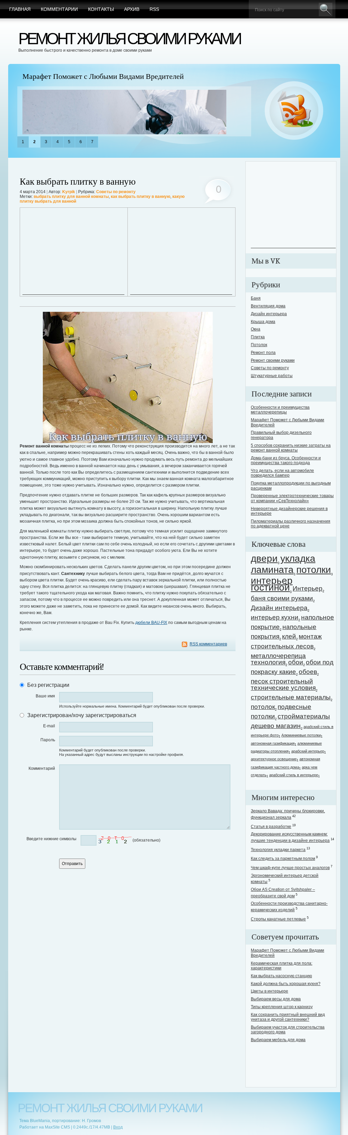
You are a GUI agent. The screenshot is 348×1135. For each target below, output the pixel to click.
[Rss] (294, 110)
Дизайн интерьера (269, 313)
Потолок (259, 344)
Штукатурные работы (272, 375)
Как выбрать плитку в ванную (78, 181)
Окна (255, 329)
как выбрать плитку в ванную (140, 196)
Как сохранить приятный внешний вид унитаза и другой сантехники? (288, 1017)
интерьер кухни (274, 617)
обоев (308, 671)
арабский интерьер (307, 751)
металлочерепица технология (278, 659)
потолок (263, 706)
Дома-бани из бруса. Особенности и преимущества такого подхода (286, 460)
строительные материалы (291, 697)
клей (289, 636)
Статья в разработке (271, 826)
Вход (118, 1127)
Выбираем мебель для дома (278, 1039)
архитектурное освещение (274, 759)
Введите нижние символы (51, 838)
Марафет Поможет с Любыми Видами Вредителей (103, 76)
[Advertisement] (73, 251)
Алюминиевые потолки (301, 735)
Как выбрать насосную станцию (281, 975)
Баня (256, 298)
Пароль (47, 740)
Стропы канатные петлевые (278, 919)
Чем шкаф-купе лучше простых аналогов (290, 867)
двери (264, 558)
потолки (313, 569)
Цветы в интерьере (269, 991)
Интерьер (308, 588)
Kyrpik (68, 191)
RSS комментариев (208, 644)
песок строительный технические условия (283, 684)
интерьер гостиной (272, 583)
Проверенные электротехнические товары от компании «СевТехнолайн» (292, 498)
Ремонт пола (263, 352)
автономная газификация (273, 743)
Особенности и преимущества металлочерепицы (280, 409)
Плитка (258, 337)
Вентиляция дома (268, 306)
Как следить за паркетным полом (283, 858)
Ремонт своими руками (273, 360)
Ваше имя (45, 696)
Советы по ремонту (116, 191)
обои (295, 662)
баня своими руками (282, 598)
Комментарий (42, 768)
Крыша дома (263, 321)
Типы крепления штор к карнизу (282, 1006)
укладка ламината (283, 564)
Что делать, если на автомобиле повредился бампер (282, 473)
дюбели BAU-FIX (151, 622)
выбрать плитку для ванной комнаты (71, 196)
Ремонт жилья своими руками (129, 39)
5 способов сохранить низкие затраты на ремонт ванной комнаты (291, 448)
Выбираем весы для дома (276, 999)
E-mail (49, 726)
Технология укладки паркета (278, 849)
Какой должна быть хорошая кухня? (285, 983)
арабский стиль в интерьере (293, 775)
